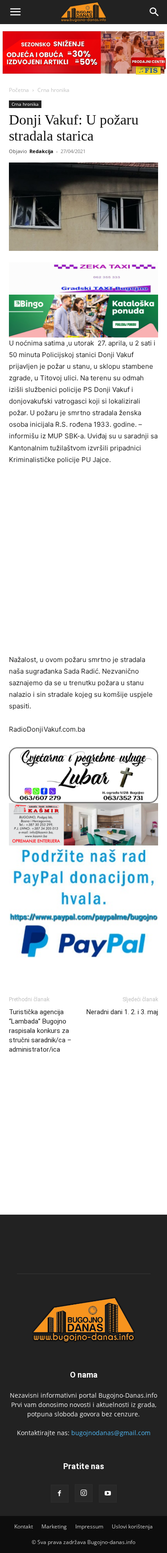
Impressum (89, 1526)
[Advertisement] (83, 561)
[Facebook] (60, 1494)
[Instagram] (84, 1493)
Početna (19, 90)
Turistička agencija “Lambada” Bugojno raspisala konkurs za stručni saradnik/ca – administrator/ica (40, 1030)
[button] (15, 12)
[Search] (154, 12)
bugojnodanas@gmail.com (111, 1432)
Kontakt (23, 1526)
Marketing (54, 1526)
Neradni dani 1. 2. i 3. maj (122, 1012)
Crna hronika (53, 90)
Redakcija (41, 151)
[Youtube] (108, 1494)
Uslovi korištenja (132, 1526)
